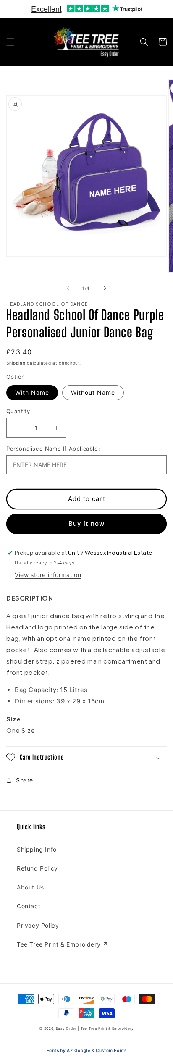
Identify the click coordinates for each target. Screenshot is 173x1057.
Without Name (93, 392)
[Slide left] (68, 288)
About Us (30, 887)
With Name (32, 392)
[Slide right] (105, 288)
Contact (28, 906)
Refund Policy (37, 868)
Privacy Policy (38, 925)
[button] (10, 42)
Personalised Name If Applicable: (53, 448)
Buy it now (86, 523)
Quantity (18, 411)
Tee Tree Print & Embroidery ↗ (62, 944)
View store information (48, 574)
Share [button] (24, 780)
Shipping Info (37, 849)
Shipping (16, 362)
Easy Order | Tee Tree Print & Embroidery (95, 1028)
